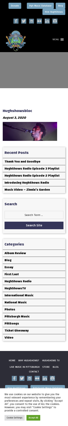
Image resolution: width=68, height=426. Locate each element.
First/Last (12, 274)
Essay (9, 267)
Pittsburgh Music (17, 316)
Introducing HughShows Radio (27, 183)
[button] (55, 39)
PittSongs (12, 323)
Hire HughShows (54, 12)
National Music (16, 302)
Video (9, 338)
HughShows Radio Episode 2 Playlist (32, 176)
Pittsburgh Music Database (48, 388)
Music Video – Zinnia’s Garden (27, 190)
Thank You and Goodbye (22, 161)
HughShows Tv (50, 360)
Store (46, 367)
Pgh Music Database (40, 5)
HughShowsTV (15, 288)
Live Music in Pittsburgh (25, 367)
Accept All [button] (33, 418)
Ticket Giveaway (17, 330)
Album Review (15, 253)
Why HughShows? (28, 360)
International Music (19, 295)
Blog (60, 5)
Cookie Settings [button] (14, 418)
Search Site (34, 225)
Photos (10, 309)
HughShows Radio (18, 281)
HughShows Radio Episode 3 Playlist (32, 169)
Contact (34, 371)
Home (12, 360)
